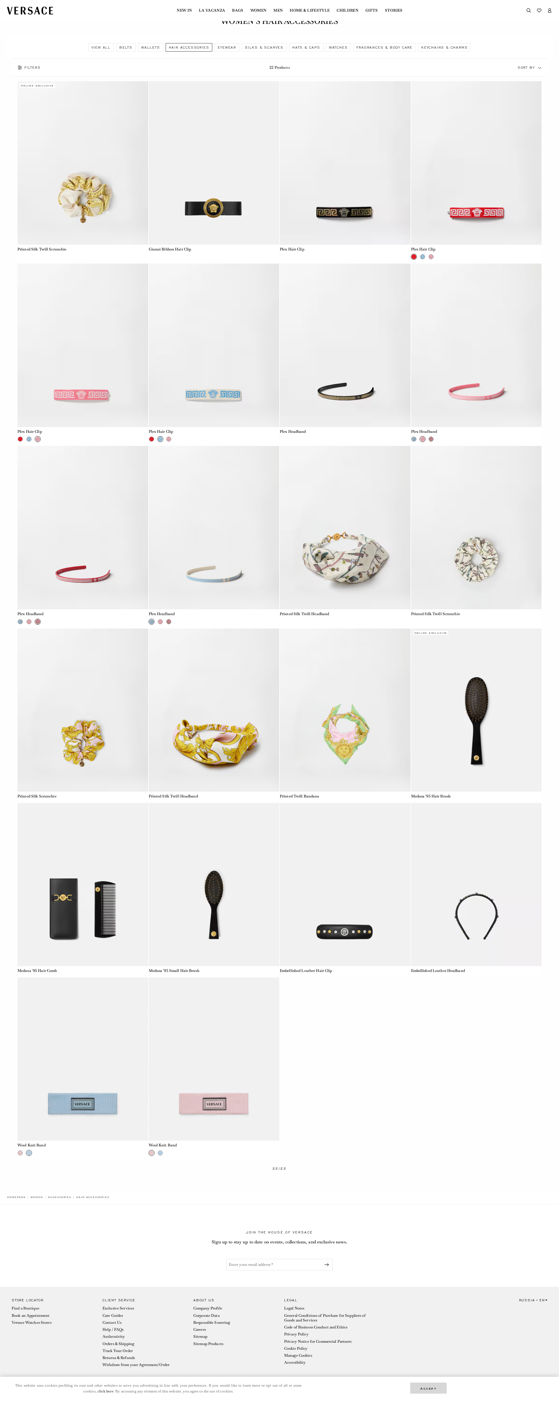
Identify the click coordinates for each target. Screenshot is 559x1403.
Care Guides (112, 1315)
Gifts (371, 10)
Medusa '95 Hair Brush (431, 796)
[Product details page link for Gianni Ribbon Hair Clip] (214, 163)
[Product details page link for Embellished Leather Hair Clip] (345, 884)
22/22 (280, 1169)
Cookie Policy (296, 1348)
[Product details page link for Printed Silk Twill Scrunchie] (82, 163)
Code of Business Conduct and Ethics (315, 1327)
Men (278, 10)
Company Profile (207, 1308)
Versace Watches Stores (32, 1322)
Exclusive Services (118, 1308)
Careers (199, 1329)
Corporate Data (206, 1315)
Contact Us (111, 1322)
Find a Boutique (25, 1308)
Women (258, 10)
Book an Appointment (30, 1315)
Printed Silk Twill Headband (304, 613)
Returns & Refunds (118, 1357)
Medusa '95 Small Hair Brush (174, 970)
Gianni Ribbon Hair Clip (170, 249)
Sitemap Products (208, 1343)
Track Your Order (117, 1350)
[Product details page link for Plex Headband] (345, 345)
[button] (540, 67)
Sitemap (200, 1336)
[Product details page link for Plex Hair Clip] (345, 163)
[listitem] (101, 47)
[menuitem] (184, 10)
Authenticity (113, 1336)
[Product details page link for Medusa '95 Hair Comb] (82, 884)
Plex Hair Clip (292, 249)
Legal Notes (294, 1308)
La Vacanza (212, 10)
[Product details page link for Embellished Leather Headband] (476, 884)
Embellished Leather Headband (438, 970)
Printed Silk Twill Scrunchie (41, 249)
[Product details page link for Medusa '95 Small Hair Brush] (214, 884)
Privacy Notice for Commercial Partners (318, 1341)
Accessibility (295, 1362)
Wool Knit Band (31, 1145)
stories (394, 10)
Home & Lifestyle (310, 10)
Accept (428, 1388)
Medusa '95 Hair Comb (37, 970)
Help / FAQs (112, 1329)
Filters (32, 68)
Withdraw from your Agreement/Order (135, 1364)
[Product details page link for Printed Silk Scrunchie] (82, 710)
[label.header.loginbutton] (549, 10)
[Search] (528, 10)
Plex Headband (293, 431)
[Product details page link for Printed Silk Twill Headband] (345, 527)
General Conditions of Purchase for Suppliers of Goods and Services (325, 1318)
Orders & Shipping (118, 1343)
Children (347, 10)
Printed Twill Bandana (299, 796)
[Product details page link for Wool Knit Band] (82, 1059)
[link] (16, 1197)
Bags (237, 10)
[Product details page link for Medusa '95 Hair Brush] (476, 710)
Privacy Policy (296, 1334)
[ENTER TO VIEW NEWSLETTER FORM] (328, 1264)
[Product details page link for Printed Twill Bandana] (345, 710)
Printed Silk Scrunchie (36, 796)
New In (184, 10)
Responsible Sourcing (211, 1322)
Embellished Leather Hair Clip (306, 970)
